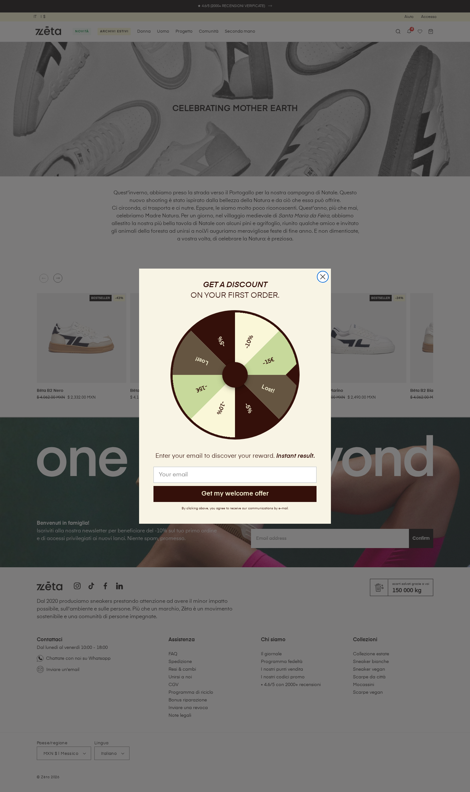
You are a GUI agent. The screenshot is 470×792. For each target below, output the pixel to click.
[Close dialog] (322, 276)
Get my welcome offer (235, 493)
